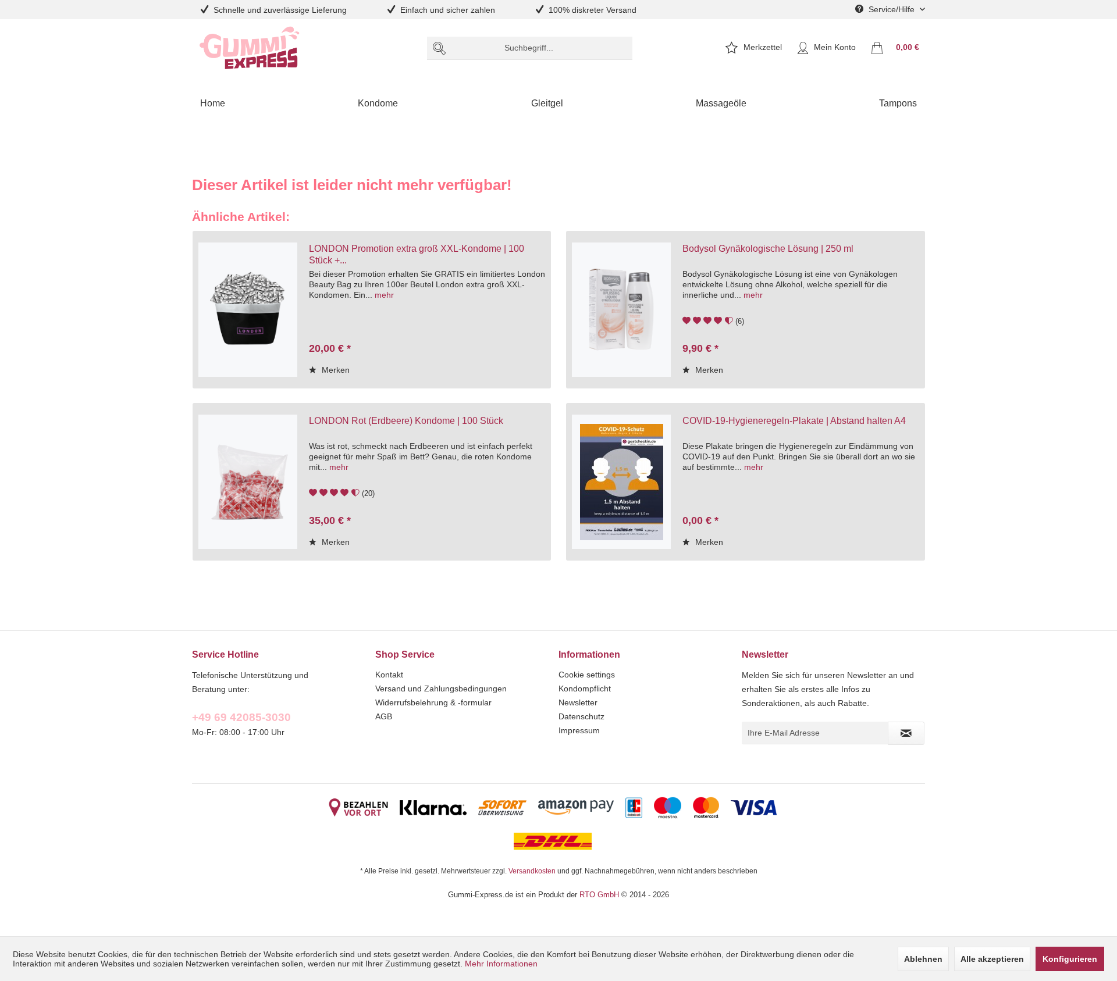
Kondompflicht (584, 688)
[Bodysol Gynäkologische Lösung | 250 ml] (621, 309)
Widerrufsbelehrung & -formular (433, 702)
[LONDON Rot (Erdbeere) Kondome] (247, 482)
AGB (383, 716)
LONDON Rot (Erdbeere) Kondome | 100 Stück (406, 420)
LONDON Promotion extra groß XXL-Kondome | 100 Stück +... (416, 254)
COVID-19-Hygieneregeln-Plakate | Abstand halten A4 (794, 420)
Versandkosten (532, 870)
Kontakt (389, 674)
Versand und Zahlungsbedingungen (441, 688)
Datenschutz (581, 716)
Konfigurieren (1070, 959)
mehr (384, 294)
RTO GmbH (599, 894)
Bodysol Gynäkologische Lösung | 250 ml (767, 248)
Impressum (579, 730)
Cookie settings (586, 674)
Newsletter (577, 702)
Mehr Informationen (501, 963)
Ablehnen (923, 959)
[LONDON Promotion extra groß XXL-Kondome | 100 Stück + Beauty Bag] (247, 309)
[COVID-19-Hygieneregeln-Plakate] (621, 482)
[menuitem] (529, 48)
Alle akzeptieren (992, 959)
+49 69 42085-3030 (241, 717)
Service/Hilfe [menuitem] (891, 9)
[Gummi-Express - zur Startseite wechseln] (250, 48)
